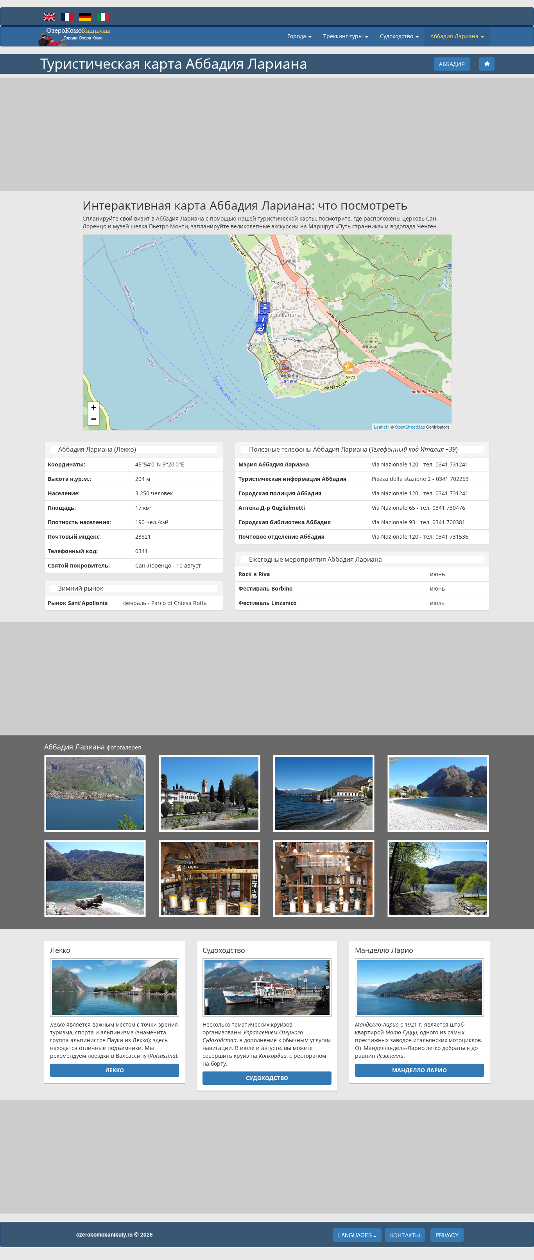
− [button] (93, 419)
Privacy (447, 1235)
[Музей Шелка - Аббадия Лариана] (265, 308)
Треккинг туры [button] (343, 36)
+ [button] (93, 407)
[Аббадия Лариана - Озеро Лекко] (95, 793)
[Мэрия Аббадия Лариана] (263, 320)
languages (355, 1235)
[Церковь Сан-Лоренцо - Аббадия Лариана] (260, 328)
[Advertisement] (267, 134)
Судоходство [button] (397, 36)
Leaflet (380, 427)
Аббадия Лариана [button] (455, 36)
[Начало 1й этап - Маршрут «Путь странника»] (348, 368)
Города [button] (297, 36)
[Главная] (487, 64)
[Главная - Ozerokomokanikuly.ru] (74, 36)
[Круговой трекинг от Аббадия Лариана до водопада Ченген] (285, 366)
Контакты (405, 1235)
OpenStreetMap (410, 427)
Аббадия (452, 64)
